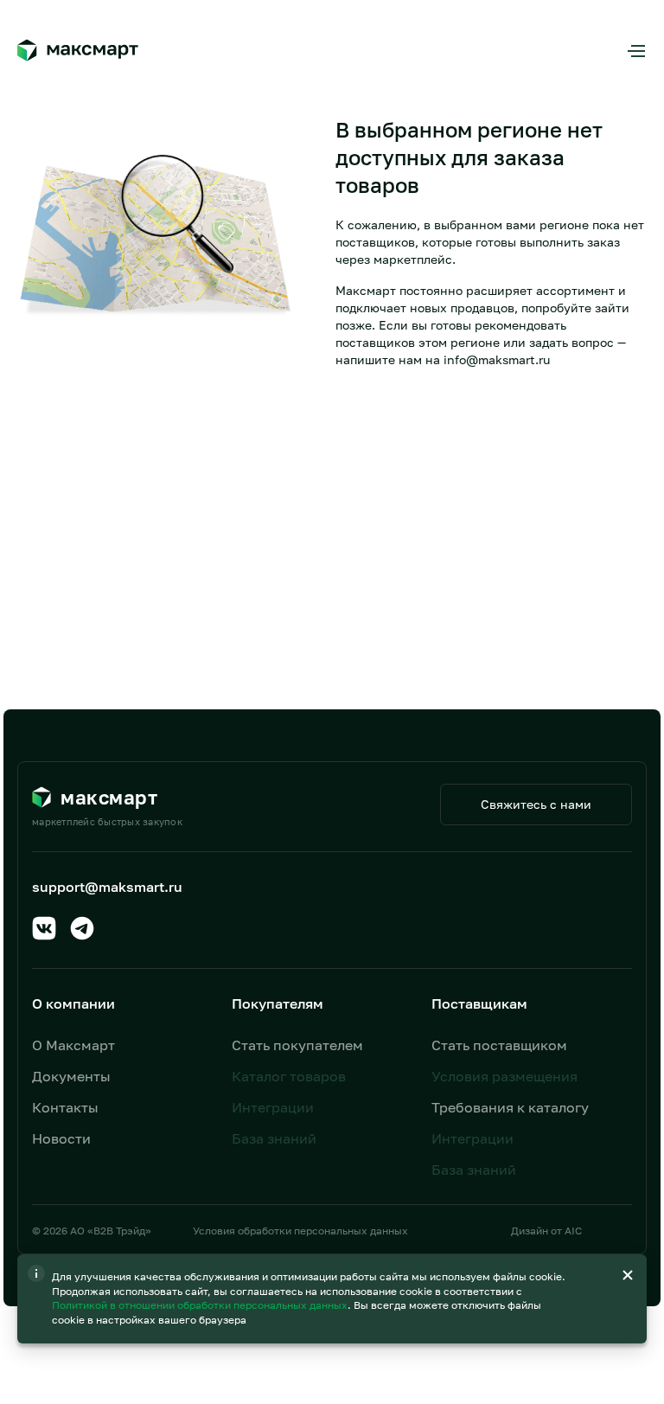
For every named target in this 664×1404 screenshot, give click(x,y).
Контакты (65, 1107)
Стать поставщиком (499, 1045)
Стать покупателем (297, 1045)
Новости (61, 1138)
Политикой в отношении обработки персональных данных (201, 1304)
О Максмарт (73, 1045)
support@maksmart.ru (107, 886)
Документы (71, 1076)
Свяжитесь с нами (536, 804)
